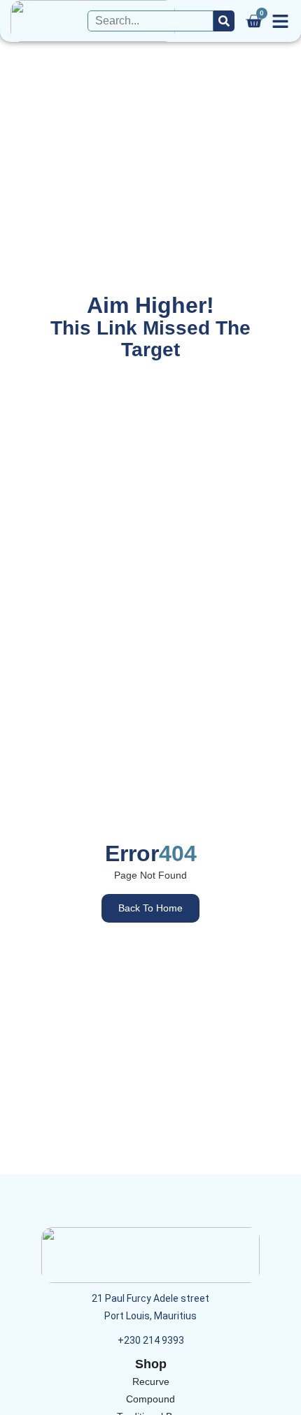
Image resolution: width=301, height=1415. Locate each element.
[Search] (224, 21)
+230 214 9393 (151, 1340)
